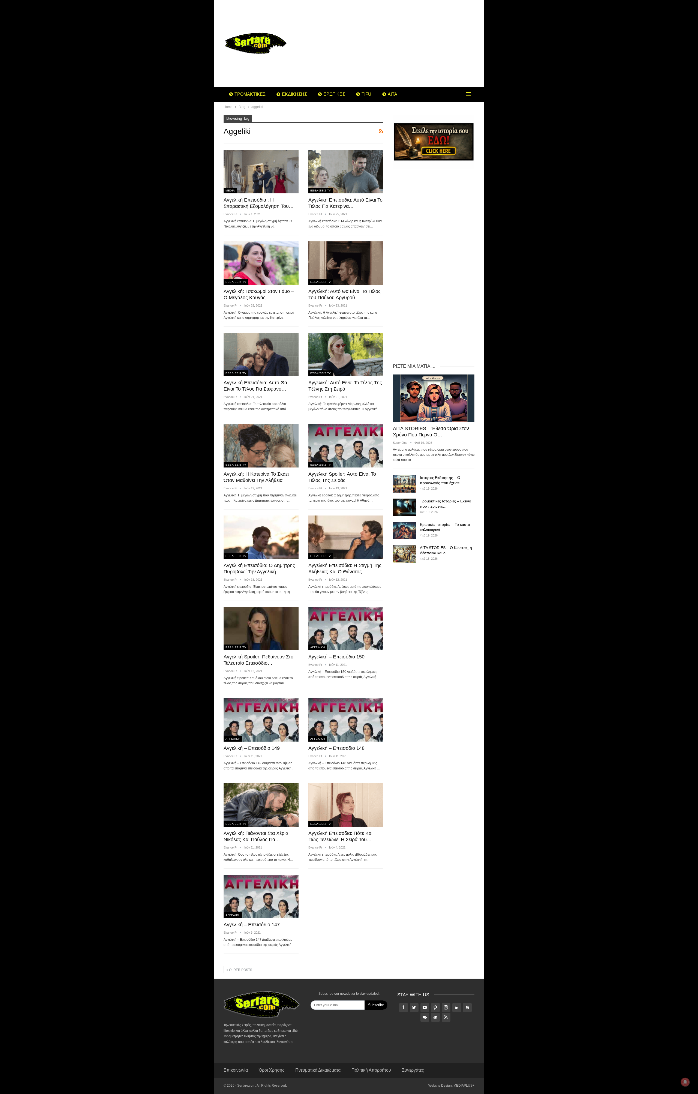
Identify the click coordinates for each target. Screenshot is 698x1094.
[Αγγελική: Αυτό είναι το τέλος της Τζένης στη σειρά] (345, 354)
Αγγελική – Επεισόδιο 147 (252, 924)
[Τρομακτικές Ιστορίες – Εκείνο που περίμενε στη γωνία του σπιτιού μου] (404, 507)
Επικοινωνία (236, 1070)
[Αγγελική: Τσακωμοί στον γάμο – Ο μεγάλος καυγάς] (261, 263)
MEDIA (230, 190)
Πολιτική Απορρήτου (371, 1070)
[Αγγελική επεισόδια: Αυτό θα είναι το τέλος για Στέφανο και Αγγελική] (261, 354)
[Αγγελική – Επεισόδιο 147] (261, 896)
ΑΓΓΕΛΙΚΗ (317, 647)
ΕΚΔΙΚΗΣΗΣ (294, 94)
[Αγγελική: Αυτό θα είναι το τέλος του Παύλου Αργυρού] (345, 263)
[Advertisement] (392, 43)
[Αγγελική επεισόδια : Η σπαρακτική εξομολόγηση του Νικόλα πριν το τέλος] (261, 171)
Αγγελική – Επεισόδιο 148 (336, 748)
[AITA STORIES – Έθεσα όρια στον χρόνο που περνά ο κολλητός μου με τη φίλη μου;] (433, 398)
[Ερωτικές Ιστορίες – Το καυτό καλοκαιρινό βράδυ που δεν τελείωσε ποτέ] (404, 530)
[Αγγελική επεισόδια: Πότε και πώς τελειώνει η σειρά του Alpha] (345, 805)
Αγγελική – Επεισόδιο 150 (336, 657)
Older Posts (240, 970)
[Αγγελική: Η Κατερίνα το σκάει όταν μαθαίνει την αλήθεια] (261, 445)
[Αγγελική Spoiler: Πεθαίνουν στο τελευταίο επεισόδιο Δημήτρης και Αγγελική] (261, 628)
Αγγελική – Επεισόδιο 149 (252, 748)
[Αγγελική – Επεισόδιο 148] (345, 720)
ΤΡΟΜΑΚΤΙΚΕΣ (250, 94)
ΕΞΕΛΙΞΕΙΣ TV (320, 190)
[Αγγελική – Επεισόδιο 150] (345, 628)
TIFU (366, 94)
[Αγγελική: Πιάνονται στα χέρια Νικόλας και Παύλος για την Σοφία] (261, 805)
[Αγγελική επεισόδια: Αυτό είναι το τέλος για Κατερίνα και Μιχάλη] (345, 171)
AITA (392, 94)
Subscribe (376, 1005)
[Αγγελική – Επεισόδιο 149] (261, 720)
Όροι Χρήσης (271, 1070)
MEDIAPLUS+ (463, 1085)
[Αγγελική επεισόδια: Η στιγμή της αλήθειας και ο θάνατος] (345, 537)
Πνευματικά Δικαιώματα (318, 1070)
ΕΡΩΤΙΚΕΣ (334, 94)
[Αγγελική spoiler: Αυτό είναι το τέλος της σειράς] (345, 445)
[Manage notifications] (685, 1082)
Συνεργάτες (413, 1070)
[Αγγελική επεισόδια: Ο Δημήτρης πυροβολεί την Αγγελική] (261, 537)
